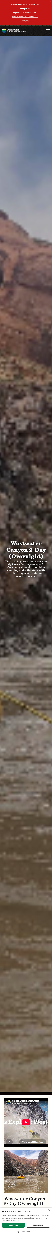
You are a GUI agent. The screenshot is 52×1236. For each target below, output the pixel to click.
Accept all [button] (13, 1225)
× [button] (49, 1210)
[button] (26, 1231)
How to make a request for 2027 (25, 17)
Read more (16, 1220)
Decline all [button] (38, 1225)
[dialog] (26, 1222)
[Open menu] (48, 31)
